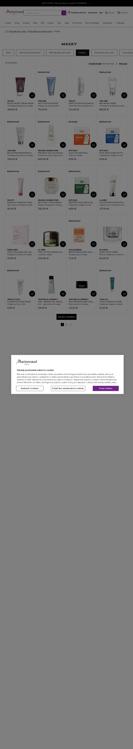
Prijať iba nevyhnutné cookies (68, 388)
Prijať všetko (105, 388)
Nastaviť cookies (29, 388)
